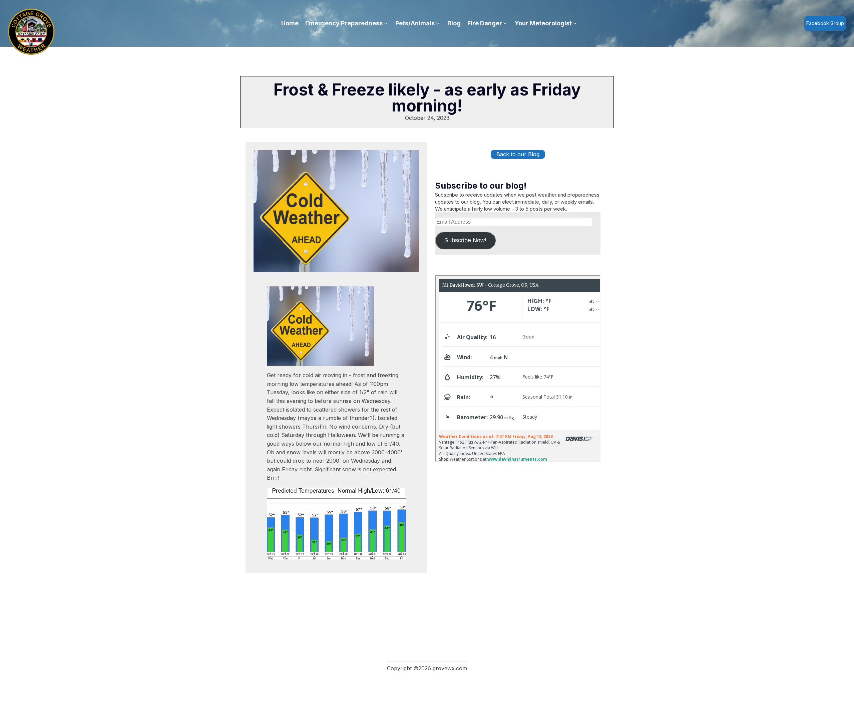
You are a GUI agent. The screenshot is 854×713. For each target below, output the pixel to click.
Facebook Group (825, 23)
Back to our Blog (517, 154)
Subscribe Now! (465, 240)
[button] (347, 23)
